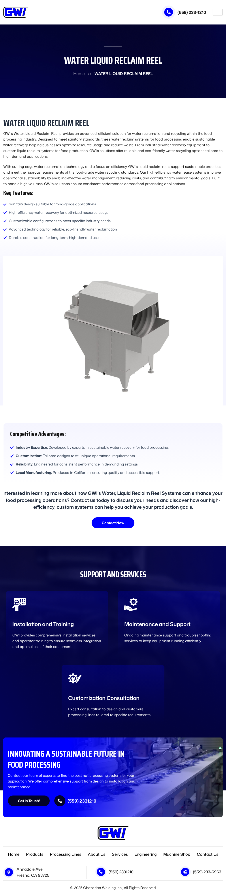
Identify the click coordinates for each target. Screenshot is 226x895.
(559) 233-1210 (191, 12)
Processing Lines (65, 854)
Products (34, 854)
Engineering (145, 854)
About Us (96, 854)
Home (79, 73)
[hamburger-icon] (218, 12)
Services (120, 854)
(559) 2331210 (82, 801)
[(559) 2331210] (59, 800)
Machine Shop (176, 854)
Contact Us (207, 854)
